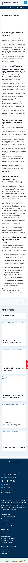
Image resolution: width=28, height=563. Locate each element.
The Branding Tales (18, 561)
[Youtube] (14, 481)
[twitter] (5, 481)
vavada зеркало (6, 198)
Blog (3, 12)
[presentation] (14, 330)
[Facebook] (3, 481)
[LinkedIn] (8, 481)
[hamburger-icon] (25, 2)
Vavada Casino (22, 301)
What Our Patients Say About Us (14, 447)
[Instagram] (11, 481)
